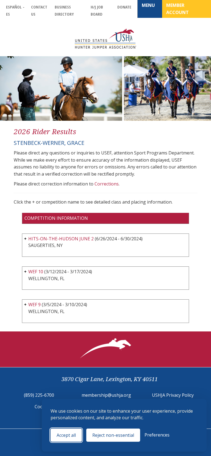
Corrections (107, 184)
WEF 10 (35, 272)
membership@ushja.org (106, 395)
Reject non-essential (113, 435)
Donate (124, 7)
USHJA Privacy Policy (173, 395)
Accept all (66, 435)
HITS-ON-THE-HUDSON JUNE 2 (61, 239)
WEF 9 (34, 305)
